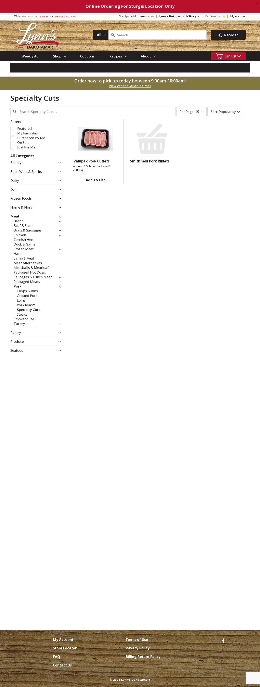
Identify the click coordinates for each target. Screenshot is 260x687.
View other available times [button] (130, 85)
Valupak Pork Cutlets (91, 161)
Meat (27, 65)
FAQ (56, 656)
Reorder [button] (231, 35)
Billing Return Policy (143, 656)
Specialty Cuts (60, 65)
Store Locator (65, 648)
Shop (14, 65)
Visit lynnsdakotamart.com (136, 16)
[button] (58, 163)
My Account (238, 16)
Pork (40, 65)
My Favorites (213, 16)
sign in (43, 16)
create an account (64, 16)
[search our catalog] (112, 35)
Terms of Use (137, 639)
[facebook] (223, 640)
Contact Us (62, 665)
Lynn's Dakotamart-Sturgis (179, 16)
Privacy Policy (138, 648)
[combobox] (100, 35)
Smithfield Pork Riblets (149, 161)
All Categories (22, 156)
